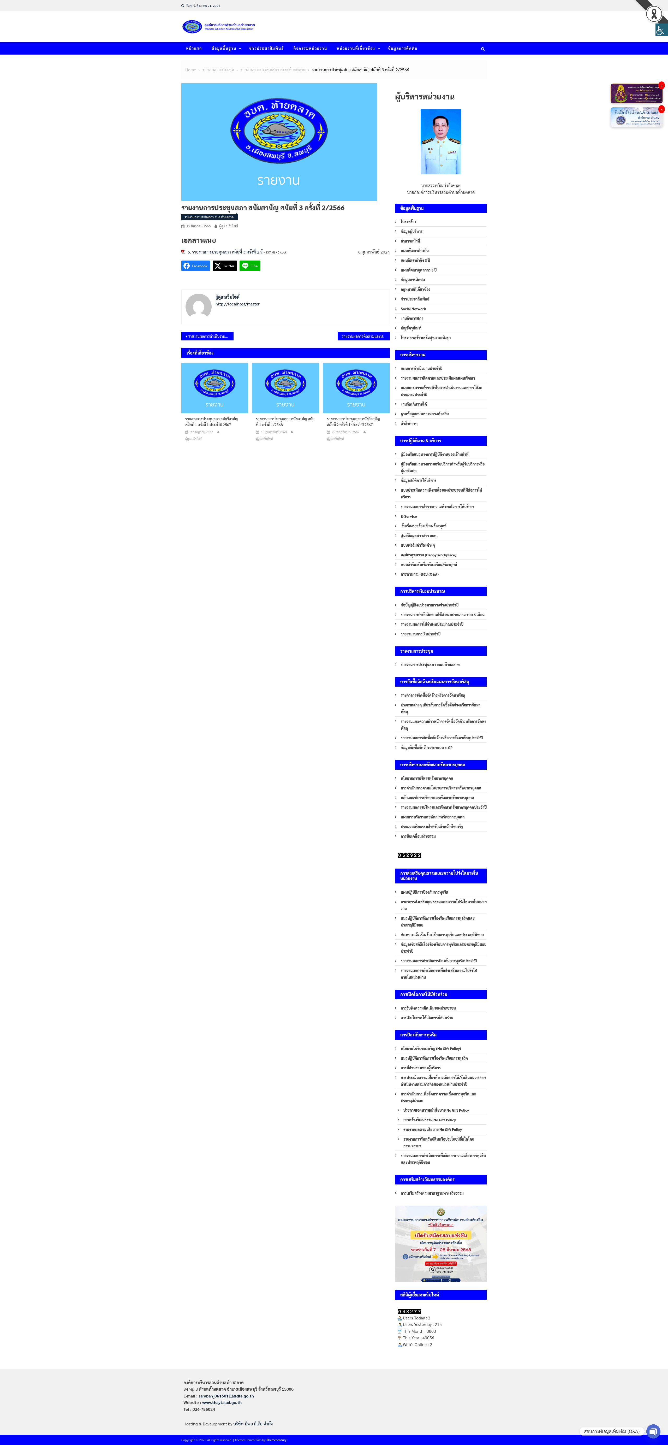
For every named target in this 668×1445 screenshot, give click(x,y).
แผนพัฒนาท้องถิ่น (415, 250)
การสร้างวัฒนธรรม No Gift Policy (429, 1119)
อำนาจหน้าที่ (410, 241)
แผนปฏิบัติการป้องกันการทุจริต (424, 892)
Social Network (413, 308)
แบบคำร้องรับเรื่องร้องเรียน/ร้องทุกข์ (429, 564)
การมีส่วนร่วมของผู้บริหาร (421, 1067)
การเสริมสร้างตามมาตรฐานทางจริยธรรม (432, 1193)
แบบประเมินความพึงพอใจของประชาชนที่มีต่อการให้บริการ (441, 493)
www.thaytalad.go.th (222, 1402)
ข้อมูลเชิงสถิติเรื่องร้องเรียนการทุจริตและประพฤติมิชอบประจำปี (443, 947)
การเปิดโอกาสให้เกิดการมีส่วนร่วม (427, 1017)
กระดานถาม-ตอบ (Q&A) (420, 574)
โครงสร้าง (408, 221)
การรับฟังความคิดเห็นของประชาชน (428, 1008)
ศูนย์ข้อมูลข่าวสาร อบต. (419, 535)
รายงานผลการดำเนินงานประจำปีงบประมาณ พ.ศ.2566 (211, 336)
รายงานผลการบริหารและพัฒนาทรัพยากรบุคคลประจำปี (444, 807)
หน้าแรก (194, 48)
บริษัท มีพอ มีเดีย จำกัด (253, 1423)
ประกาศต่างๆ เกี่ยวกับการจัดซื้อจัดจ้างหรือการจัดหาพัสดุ (440, 708)
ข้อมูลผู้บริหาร (411, 231)
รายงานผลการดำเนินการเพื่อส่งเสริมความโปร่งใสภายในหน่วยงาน (439, 974)
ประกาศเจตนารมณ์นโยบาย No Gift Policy (436, 1110)
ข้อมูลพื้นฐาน (224, 48)
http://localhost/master (238, 303)
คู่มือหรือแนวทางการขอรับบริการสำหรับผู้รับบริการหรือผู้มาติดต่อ (443, 467)
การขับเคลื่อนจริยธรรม (418, 836)
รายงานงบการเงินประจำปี (420, 634)
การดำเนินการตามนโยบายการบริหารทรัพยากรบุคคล (441, 788)
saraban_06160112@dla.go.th (226, 1396)
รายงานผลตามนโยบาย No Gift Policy (432, 1129)
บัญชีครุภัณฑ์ (411, 328)
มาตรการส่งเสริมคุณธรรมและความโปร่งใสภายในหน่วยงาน (444, 905)
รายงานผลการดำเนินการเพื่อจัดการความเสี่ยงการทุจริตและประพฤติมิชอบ (443, 1159)
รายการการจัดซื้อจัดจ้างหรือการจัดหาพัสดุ (433, 695)
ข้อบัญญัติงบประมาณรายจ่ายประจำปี (429, 605)
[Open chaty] (653, 1431)
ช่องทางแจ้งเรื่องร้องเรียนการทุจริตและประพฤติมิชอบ (442, 934)
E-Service (409, 516)
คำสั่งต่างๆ (409, 423)
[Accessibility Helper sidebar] (661, 29)
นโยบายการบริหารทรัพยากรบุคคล (427, 778)
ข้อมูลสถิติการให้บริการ (418, 480)
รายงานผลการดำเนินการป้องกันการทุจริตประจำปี (439, 960)
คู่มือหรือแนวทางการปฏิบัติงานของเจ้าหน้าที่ (435, 454)
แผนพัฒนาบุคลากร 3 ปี (419, 270)
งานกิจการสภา (412, 318)
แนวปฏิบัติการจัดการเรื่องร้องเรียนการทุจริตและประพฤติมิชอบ (438, 921)
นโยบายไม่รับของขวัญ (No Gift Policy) (431, 1048)
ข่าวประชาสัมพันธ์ (266, 48)
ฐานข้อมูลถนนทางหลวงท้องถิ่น (425, 413)
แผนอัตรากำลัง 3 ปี (415, 260)
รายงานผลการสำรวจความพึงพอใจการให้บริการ (437, 506)
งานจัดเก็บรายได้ (414, 404)
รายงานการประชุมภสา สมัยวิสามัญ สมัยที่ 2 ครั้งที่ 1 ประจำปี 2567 (353, 421)
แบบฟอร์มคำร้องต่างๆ (418, 545)
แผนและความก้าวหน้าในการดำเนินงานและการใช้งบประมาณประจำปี (441, 391)
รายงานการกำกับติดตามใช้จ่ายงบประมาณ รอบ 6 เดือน (443, 614)
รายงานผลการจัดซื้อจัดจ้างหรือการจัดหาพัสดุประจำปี (442, 737)
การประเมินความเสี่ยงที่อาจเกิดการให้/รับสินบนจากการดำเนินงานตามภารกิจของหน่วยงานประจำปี (443, 1081)
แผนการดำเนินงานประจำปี (421, 368)
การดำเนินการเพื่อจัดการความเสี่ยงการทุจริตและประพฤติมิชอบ (438, 1097)
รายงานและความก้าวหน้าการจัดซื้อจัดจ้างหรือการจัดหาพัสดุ (443, 724)
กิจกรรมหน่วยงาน (310, 48)
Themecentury (276, 1440)
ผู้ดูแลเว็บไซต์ (228, 226)
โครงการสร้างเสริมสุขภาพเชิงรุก (426, 337)
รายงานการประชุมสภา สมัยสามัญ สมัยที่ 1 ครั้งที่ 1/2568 (285, 421)
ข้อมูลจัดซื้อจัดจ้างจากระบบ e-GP (426, 747)
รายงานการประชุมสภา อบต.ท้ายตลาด (209, 217)
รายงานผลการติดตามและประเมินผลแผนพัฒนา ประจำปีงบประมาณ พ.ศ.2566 (366, 336)
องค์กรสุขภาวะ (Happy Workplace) (428, 554)
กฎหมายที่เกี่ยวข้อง (415, 289)
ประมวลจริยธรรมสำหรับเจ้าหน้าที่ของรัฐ (432, 826)
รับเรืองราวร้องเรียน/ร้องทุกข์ (423, 525)
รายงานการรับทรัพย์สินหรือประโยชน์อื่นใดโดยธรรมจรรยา (438, 1142)
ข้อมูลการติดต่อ (403, 48)
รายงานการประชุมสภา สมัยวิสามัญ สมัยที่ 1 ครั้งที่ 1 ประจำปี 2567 (211, 421)
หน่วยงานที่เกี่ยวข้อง (356, 48)
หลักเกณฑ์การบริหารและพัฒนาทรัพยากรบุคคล (437, 797)
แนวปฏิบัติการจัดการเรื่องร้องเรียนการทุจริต (434, 1058)
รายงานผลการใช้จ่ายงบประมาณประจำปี (432, 624)
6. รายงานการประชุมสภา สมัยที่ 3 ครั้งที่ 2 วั (225, 252)
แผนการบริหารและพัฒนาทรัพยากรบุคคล (433, 817)
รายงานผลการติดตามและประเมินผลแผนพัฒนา (438, 378)
